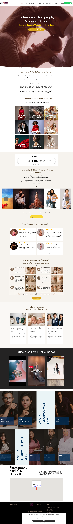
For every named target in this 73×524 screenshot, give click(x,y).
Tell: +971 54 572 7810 (13, 510)
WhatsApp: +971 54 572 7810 (14, 511)
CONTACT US (49, 512)
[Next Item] (67, 199)
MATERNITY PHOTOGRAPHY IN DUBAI (53, 507)
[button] (30, 3)
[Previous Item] (6, 199)
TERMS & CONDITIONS (50, 510)
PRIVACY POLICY (49, 509)
